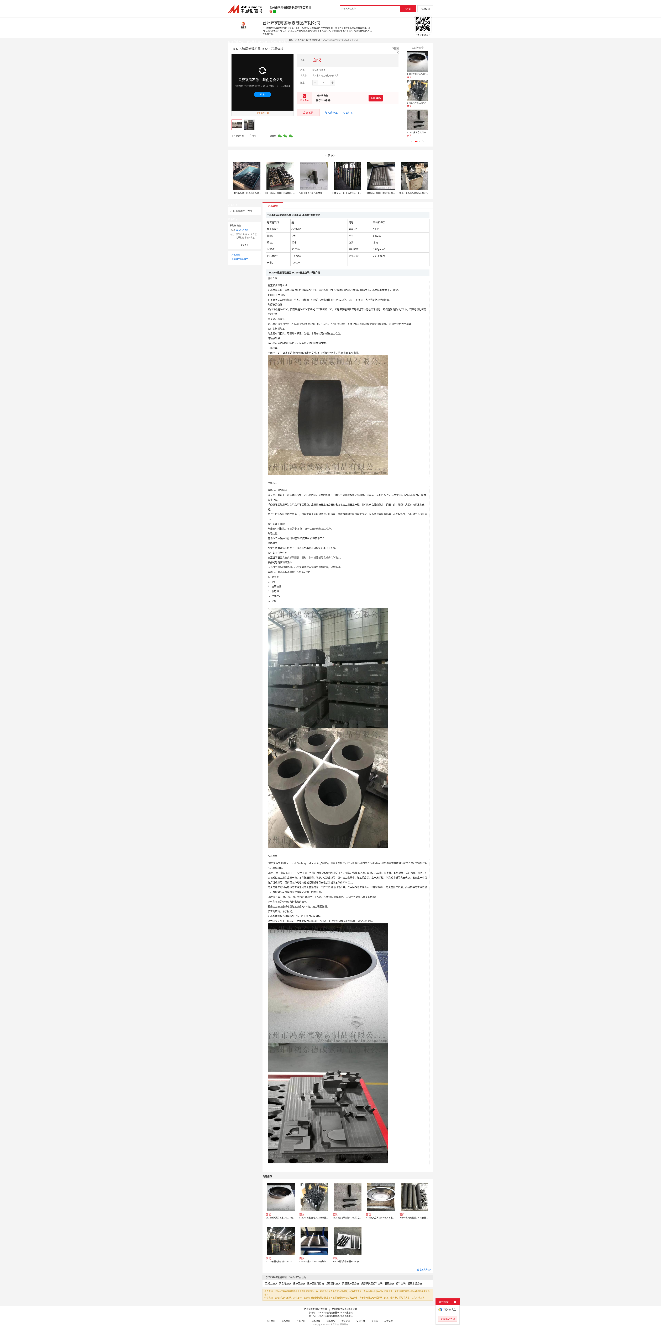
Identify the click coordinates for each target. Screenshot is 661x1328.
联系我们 (286, 1320)
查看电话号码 (242, 230)
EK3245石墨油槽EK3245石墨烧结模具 (424, 103)
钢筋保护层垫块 (350, 1283)
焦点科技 (334, 1324)
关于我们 (271, 1320)
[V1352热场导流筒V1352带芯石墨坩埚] (417, 120)
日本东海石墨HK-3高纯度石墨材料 (247, 193)
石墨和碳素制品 (313, 39)
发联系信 (308, 112)
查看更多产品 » (424, 1269)
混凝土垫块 (271, 1283)
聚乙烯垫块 (285, 1283)
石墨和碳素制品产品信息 (315, 1309)
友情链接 (388, 1320)
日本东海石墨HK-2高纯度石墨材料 (348, 193)
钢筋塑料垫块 (333, 1283)
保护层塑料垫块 (315, 1283)
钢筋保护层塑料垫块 (371, 1283)
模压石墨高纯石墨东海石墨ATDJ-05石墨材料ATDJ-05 (423, 193)
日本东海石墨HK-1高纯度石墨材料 (381, 193)
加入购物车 (331, 112)
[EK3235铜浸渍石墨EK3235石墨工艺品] (417, 61)
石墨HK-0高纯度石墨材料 (310, 193)
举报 (254, 135)
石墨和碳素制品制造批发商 (344, 1309)
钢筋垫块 (389, 1283)
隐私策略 (331, 1320)
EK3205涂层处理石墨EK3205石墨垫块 (335, 1312)
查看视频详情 (262, 112)
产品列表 (299, 39)
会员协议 (346, 1320)
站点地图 (316, 1320)
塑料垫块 (401, 1283)
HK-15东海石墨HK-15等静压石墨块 (281, 193)
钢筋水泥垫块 (414, 1283)
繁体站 (374, 1320)
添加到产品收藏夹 (240, 259)
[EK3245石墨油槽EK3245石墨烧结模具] (417, 90)
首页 (291, 39)
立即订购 (348, 112)
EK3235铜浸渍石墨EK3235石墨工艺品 (424, 74)
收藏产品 (239, 135)
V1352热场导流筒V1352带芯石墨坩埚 (424, 132)
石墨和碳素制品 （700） (241, 211)
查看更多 (244, 245)
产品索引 (236, 254)
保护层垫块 (299, 1283)
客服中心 (301, 1320)
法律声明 (360, 1320)
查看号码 (375, 98)
